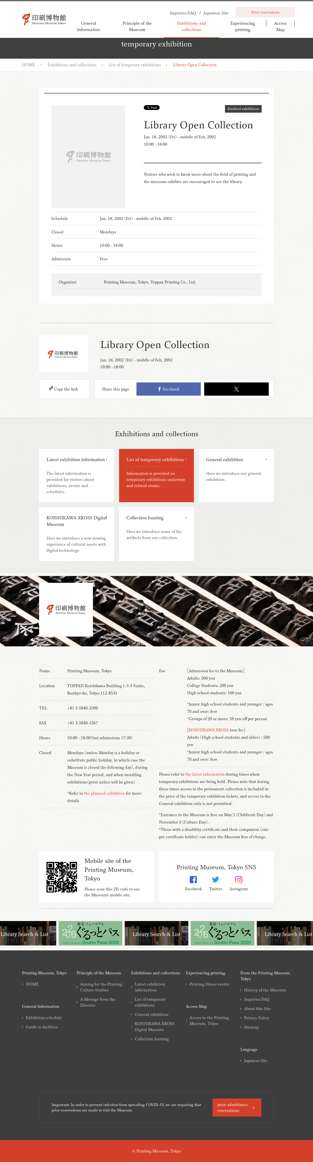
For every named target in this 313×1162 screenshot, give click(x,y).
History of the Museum (265, 990)
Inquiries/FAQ (256, 999)
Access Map (280, 26)
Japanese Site (256, 1061)
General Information (88, 26)
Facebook (170, 389)
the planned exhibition (104, 793)
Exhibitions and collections (191, 26)
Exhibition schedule (44, 1018)
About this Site (257, 1008)
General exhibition (151, 1014)
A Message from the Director (97, 1002)
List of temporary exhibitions (135, 65)
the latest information (205, 774)
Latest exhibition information (150, 987)
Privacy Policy (256, 1018)
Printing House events (209, 984)
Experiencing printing (242, 26)
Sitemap (251, 1027)
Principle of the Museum (137, 26)
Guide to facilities (42, 1027)
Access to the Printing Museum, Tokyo (209, 1020)
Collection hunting (152, 1039)
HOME (28, 65)
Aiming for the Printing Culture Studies (101, 987)
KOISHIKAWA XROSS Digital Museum (155, 1027)
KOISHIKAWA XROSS (209, 730)
